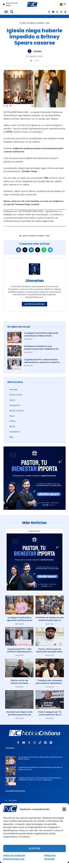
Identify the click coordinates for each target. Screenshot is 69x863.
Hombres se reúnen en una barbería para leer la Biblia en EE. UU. (41, 349)
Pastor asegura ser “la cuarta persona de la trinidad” (49, 714)
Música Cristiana (16, 410)
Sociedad (31, 23)
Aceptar (34, 848)
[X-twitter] (57, 12)
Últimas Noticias (18, 326)
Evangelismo (14, 405)
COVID (9, 132)
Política (12, 421)
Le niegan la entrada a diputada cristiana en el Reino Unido (41, 334)
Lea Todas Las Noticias (34, 304)
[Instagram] (61, 12)
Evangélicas (14, 432)
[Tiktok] (65, 12)
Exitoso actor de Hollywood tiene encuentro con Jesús (19, 683)
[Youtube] (53, 12)
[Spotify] (50, 742)
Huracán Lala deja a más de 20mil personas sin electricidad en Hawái (19, 714)
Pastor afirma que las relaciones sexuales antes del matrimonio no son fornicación (49, 653)
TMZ (46, 178)
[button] (64, 809)
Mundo (12, 426)
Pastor (12, 416)
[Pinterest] (45, 742)
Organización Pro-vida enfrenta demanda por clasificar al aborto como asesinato (42, 362)
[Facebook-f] (49, 12)
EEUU (24, 23)
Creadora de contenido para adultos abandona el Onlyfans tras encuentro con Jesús (50, 684)
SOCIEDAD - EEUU (43, 23)
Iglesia (12, 400)
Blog (11, 437)
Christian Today (29, 171)
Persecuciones (15, 395)
